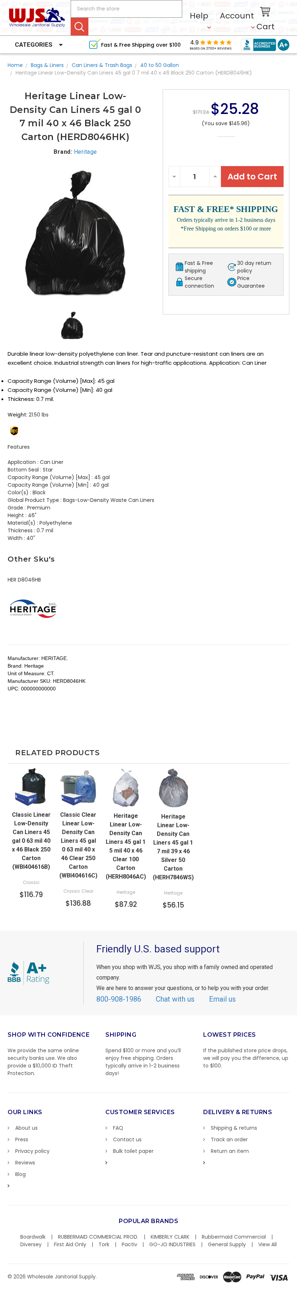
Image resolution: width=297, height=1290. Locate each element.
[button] (296, 1286)
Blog (20, 1174)
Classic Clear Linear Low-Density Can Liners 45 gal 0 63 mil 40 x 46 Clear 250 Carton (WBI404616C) (78, 845)
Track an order (229, 1139)
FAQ (118, 1128)
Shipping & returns (234, 1128)
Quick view (31, 792)
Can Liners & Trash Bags (102, 65)
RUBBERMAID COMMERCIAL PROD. (98, 1236)
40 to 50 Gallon (159, 65)
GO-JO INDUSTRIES (172, 1244)
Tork (104, 1244)
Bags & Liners (47, 65)
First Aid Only (70, 1244)
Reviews (25, 1162)
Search (79, 26)
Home (15, 65)
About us (26, 1128)
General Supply (227, 1244)
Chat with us (175, 999)
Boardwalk (33, 1236)
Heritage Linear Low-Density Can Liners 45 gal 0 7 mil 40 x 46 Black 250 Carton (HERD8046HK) (134, 72)
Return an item (230, 1151)
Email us (222, 999)
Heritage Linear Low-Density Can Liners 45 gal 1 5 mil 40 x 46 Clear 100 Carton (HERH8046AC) (126, 846)
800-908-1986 (118, 999)
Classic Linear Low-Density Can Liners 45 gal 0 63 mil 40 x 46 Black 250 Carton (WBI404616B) (31, 840)
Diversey (31, 1244)
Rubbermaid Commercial (234, 1236)
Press (21, 1139)
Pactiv (129, 1244)
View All (267, 1244)
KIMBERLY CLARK (170, 1236)
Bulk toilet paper (133, 1151)
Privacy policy (32, 1151)
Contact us (127, 1139)
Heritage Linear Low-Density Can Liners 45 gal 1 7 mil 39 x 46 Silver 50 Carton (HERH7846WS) (173, 847)
